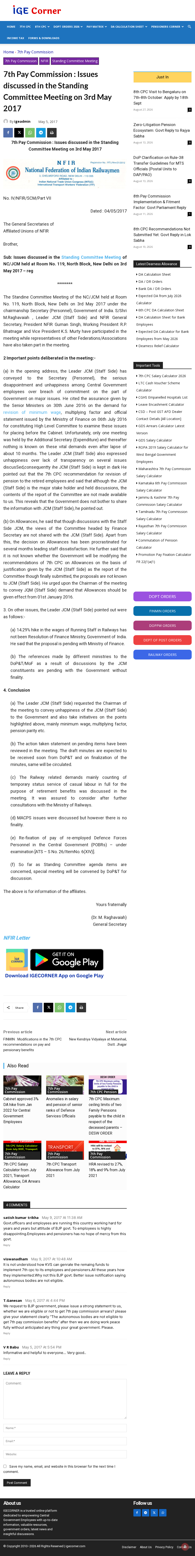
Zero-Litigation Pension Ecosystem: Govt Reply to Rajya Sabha (161, 130)
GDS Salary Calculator (154, 440)
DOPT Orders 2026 (66, 26)
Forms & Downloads (43, 38)
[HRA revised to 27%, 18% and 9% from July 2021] (108, 1150)
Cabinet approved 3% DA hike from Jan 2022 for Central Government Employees (21, 1110)
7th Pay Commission (35, 52)
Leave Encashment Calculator (160, 404)
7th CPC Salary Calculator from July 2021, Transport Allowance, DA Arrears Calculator (21, 1175)
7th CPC (25, 26)
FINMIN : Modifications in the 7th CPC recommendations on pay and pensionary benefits (32, 1044)
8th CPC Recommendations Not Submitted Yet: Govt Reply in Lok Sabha (162, 235)
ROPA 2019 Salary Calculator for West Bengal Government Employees (162, 454)
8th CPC (40, 26)
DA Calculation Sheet (127, 26)
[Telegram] (41, 132)
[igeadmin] (6, 121)
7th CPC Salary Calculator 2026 (161, 376)
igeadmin (22, 121)
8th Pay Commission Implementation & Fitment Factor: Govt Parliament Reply (159, 202)
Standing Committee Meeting (75, 61)
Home (11, 26)
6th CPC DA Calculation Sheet (160, 310)
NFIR (44, 61)
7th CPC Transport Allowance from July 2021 (63, 1170)
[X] (19, 132)
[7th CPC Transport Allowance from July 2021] (65, 1150)
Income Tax (15, 38)
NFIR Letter (16, 938)
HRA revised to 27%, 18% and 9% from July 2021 (107, 1170)
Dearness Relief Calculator (158, 346)
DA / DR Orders (149, 281)
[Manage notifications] (185, 1547)
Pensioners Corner (165, 26)
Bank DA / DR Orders (154, 288)
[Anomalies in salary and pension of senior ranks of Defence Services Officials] (65, 1085)
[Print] (52, 132)
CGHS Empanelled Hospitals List (162, 397)
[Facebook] (8, 132)
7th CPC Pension (103, 1092)
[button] (189, 27)
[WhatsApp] (30, 132)
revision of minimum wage (32, 412)
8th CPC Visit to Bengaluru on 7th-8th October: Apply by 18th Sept (160, 97)
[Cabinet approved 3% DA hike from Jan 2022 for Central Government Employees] (22, 1085)
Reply (6, 1245)
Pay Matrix (95, 26)
